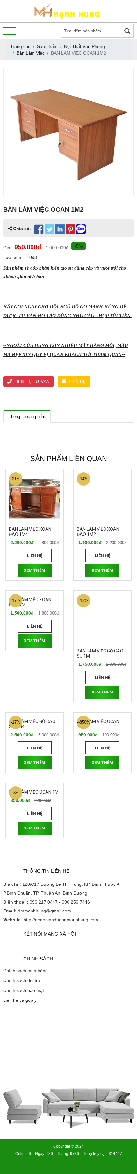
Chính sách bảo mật (23, 990)
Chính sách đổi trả (21, 980)
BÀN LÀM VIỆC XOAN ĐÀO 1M (30, 602)
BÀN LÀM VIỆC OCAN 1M (34, 792)
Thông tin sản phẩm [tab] (27, 416)
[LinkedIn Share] (60, 229)
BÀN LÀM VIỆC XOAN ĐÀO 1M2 (98, 532)
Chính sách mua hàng (25, 970)
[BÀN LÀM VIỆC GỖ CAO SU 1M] (102, 619)
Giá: (7, 247)
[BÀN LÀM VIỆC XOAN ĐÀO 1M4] (34, 497)
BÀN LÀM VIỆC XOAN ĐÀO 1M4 (30, 532)
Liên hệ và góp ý (20, 1000)
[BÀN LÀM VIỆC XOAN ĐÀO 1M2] (102, 497)
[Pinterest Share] (70, 229)
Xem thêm (34, 570)
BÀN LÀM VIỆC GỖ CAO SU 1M (100, 653)
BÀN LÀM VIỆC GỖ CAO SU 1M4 (32, 724)
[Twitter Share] (49, 229)
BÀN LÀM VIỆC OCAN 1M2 (98, 724)
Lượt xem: (13, 257)
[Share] (81, 229)
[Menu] (9, 31)
